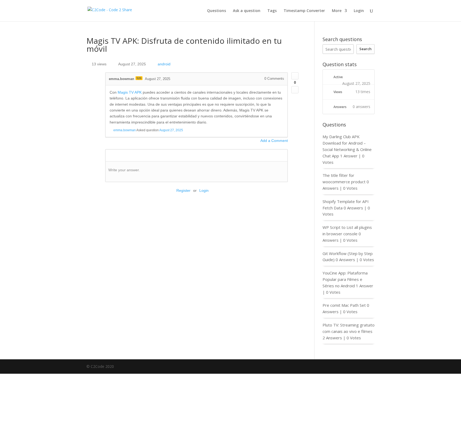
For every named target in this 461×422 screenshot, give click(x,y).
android (164, 64)
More (336, 11)
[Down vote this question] (295, 89)
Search (365, 48)
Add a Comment (274, 140)
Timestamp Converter (304, 11)
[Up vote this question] (295, 75)
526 (139, 78)
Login (359, 11)
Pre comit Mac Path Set (344, 305)
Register (183, 190)
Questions (216, 11)
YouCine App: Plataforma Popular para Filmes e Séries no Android (345, 279)
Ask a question (246, 11)
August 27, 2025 (171, 130)
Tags (272, 11)
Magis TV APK (130, 92)
